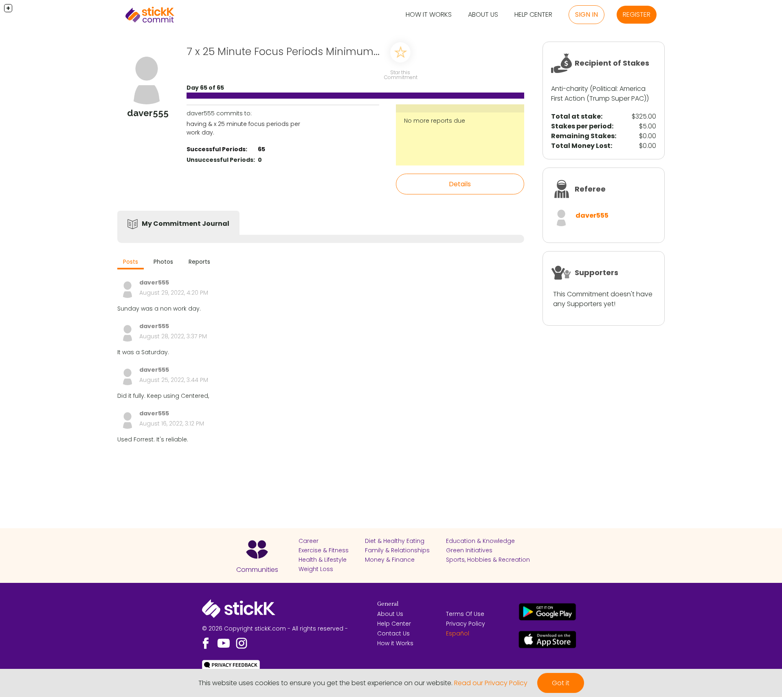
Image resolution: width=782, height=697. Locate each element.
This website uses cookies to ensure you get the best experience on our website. (325, 683)
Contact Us (393, 633)
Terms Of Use (465, 614)
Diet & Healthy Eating (394, 541)
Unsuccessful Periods (220, 160)
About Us (483, 14)
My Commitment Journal (185, 223)
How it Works (429, 14)
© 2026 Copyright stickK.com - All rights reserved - (275, 628)
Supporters (596, 272)
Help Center (533, 14)
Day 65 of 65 (205, 88)
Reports (199, 262)
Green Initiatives (469, 550)
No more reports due (434, 121)
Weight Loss (316, 569)
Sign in (586, 14)
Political (605, 88)
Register (636, 14)
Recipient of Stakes (612, 63)
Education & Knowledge (480, 541)
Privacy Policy (465, 624)
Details (460, 184)
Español (457, 633)
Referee (590, 189)
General (387, 604)
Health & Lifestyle (323, 560)
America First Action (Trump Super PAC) (598, 93)
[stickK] (149, 14)
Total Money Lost (581, 145)
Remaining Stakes (583, 136)
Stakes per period (581, 126)
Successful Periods (216, 149)
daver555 (592, 215)
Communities (257, 569)
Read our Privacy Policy (490, 683)
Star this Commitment (400, 75)
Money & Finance (390, 560)
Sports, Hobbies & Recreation (488, 560)
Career (309, 541)
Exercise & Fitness (324, 550)
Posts (130, 262)
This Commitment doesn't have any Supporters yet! (602, 299)
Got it (560, 683)
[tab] (130, 262)
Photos (163, 262)
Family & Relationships (397, 550)
